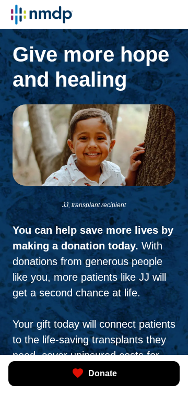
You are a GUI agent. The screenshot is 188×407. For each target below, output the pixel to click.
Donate (102, 373)
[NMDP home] (41, 14)
